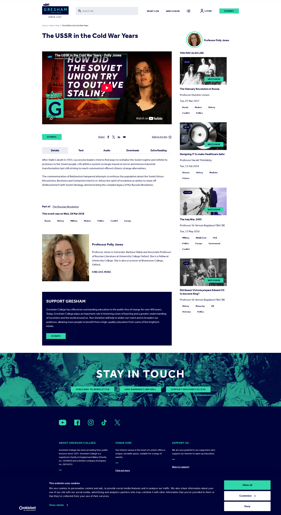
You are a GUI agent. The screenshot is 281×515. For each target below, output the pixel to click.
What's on (153, 11)
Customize (245, 495)
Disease (186, 172)
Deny (247, 506)
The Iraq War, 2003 (191, 219)
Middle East (201, 238)
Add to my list (159, 136)
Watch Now (55, 25)
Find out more (101, 271)
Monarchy (200, 306)
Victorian (186, 312)
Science (185, 178)
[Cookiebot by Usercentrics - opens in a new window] (27, 508)
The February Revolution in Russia (199, 88)
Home (44, 25)
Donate (229, 11)
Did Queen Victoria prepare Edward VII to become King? (202, 292)
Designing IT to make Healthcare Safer (202, 154)
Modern (87, 221)
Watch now (173, 11)
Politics (100, 221)
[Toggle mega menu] (188, 11)
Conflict (114, 221)
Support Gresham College (188, 389)
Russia (48, 221)
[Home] (55, 11)
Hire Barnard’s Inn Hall (140, 389)
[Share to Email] (124, 137)
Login (208, 11)
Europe (127, 221)
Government (214, 243)
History (60, 221)
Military (73, 221)
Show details (56, 505)
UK (212, 306)
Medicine (213, 172)
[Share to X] (114, 137)
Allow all (247, 485)
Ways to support (180, 467)
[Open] (62, 422)
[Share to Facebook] (108, 137)
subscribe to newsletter (92, 389)
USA (215, 238)
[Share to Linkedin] (119, 137)
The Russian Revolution (65, 206)
